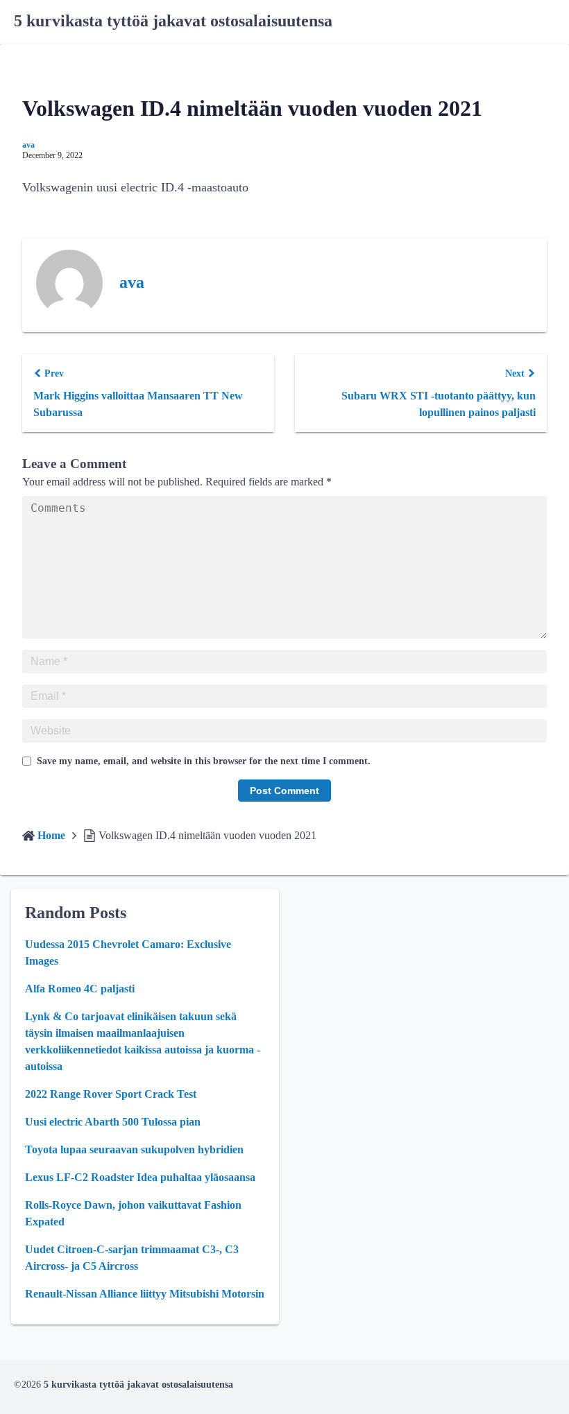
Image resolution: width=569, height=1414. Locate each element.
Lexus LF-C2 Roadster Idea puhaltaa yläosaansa (140, 1177)
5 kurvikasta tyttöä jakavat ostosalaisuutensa (173, 21)
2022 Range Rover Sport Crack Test (110, 1094)
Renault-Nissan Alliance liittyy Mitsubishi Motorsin (144, 1294)
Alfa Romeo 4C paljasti (80, 988)
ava (28, 145)
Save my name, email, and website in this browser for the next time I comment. (204, 761)
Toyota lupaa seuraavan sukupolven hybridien (134, 1149)
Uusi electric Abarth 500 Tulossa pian (113, 1122)
